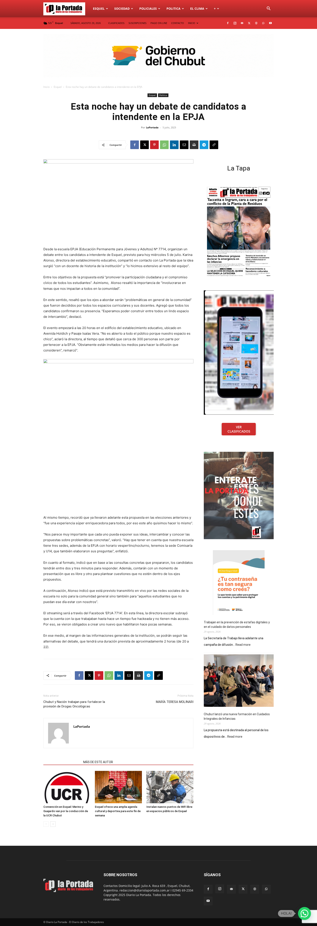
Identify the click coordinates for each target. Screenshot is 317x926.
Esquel (99, 8)
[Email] (184, 144)
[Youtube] (270, 23)
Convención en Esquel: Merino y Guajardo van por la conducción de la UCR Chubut (65, 811)
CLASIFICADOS (116, 23)
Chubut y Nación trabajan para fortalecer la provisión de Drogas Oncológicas (74, 704)
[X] (249, 23)
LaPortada (152, 127)
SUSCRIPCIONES (137, 23)
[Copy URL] (214, 144)
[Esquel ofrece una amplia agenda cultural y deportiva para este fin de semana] (118, 787)
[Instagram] (235, 23)
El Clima (197, 8)
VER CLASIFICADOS (239, 429)
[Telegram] (204, 144)
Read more (243, 645)
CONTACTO (177, 23)
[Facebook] (227, 23)
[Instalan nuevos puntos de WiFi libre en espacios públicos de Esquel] (169, 787)
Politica (173, 8)
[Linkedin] (174, 144)
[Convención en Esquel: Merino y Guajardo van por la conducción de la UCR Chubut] (66, 787)
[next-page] (53, 824)
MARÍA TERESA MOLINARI (174, 702)
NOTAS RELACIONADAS (62, 762)
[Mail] (242, 23)
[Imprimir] (194, 144)
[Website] (256, 23)
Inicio (46, 87)
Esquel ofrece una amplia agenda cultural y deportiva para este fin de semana (118, 811)
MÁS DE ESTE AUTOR (98, 762)
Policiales (148, 8)
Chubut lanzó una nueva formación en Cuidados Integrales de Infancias (237, 716)
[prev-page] (46, 824)
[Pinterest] (154, 144)
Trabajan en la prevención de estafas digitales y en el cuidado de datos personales (237, 624)
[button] (268, 9)
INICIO (191, 23)
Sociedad (122, 8)
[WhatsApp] (263, 23)
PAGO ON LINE (159, 23)
